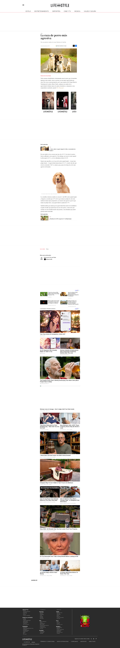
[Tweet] (74, 46)
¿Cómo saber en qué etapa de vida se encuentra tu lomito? (62, 149)
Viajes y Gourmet (91, 11)
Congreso (42, 614)
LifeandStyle (42, 609)
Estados (41, 616)
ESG (23, 633)
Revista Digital (26, 624)
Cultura (58, 618)
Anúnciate (83, 641)
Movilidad (42, 624)
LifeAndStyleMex (97, 638)
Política (41, 611)
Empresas (25, 627)
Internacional (26, 630)
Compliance (74, 641)
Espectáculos (59, 612)
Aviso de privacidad (63, 641)
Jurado (58, 633)
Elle (57, 620)
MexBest (58, 626)
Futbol (24, 618)
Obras (24, 632)
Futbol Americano (27, 620)
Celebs (58, 623)
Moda (58, 615)
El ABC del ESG (43, 627)
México (41, 613)
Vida (41, 33)
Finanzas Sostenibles (44, 625)
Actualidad (42, 631)
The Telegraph (60, 88)
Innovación (42, 626)
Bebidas (58, 628)
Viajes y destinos (60, 629)
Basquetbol (25, 621)
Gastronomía (59, 627)
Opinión (41, 617)
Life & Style (25, 609)
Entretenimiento (41, 11)
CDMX (41, 615)
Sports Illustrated (27, 617)
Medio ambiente (43, 621)
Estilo (28, 11)
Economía (25, 629)
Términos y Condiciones (47, 641)
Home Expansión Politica (28, 628)
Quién (57, 611)
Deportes (56, 11)
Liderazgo (42, 632)
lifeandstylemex (94, 638)
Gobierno (42, 612)
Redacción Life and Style (50, 257)
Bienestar (59, 631)
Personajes (59, 630)
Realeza (58, 613)
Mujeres (41, 630)
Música (77, 11)
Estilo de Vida (59, 632)
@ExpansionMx (49, 259)
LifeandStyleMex (91, 639)
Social (41, 622)
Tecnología (25, 631)
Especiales (59, 609)
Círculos (58, 614)
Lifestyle (25, 623)
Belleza (58, 616)
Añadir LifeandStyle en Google (61, 45)
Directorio (92, 641)
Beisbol (24, 619)
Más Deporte (25, 622)
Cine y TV (67, 11)
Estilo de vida (59, 624)
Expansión (25, 626)
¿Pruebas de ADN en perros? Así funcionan (60, 219)
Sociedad (42, 618)
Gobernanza (42, 623)
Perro (47, 249)
